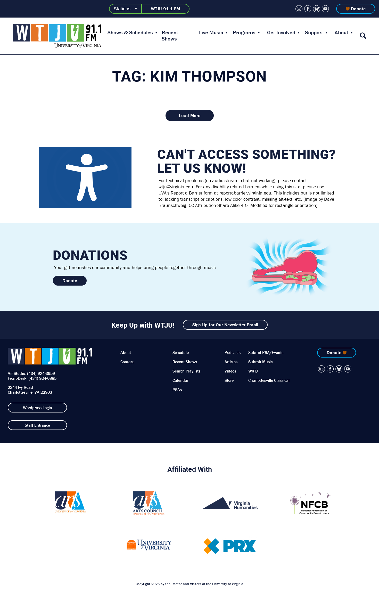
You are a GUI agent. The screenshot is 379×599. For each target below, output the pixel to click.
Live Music (211, 32)
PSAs (177, 389)
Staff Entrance (37, 425)
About (341, 32)
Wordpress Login (37, 407)
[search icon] (363, 36)
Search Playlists (186, 371)
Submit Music (260, 361)
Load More (189, 115)
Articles (231, 361)
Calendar (180, 380)
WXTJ (253, 371)
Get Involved (281, 32)
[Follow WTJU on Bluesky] (316, 8)
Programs (244, 32)
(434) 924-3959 (41, 373)
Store (229, 380)
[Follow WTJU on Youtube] (325, 8)
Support (314, 32)
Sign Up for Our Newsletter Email (225, 325)
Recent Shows (170, 35)
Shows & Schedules (130, 32)
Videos (230, 371)
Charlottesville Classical (269, 380)
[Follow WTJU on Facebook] (307, 8)
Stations (122, 8)
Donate (358, 9)
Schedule (180, 352)
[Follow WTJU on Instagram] (299, 8)
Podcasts (233, 352)
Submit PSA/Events (265, 352)
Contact (127, 361)
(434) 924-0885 (42, 378)
